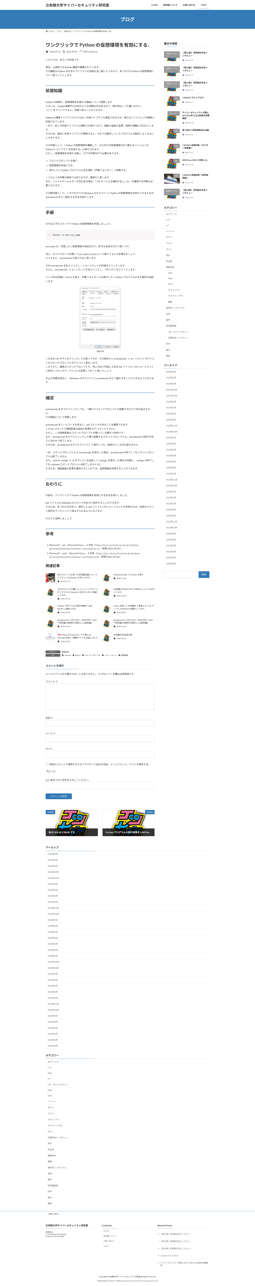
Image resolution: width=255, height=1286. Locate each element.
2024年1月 (171, 473)
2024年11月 (171, 425)
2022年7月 (171, 545)
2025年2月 (171, 419)
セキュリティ (174, 290)
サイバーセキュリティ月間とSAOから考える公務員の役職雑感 (195, 115)
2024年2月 (171, 467)
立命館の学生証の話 (122, 634)
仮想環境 (124, 655)
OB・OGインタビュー (178, 332)
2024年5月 (171, 449)
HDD (170, 273)
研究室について (109, 1236)
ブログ (106, 1246)
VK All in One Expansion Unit (146, 1281)
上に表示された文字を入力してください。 (68, 780)
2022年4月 (171, 563)
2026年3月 (171, 383)
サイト (49, 748)
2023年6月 (171, 497)
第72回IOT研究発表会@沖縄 (195, 130)
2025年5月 (171, 407)
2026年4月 (171, 377)
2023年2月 (171, 515)
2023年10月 (171, 485)
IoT (167, 225)
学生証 (169, 261)
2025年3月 (171, 413)
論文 (168, 350)
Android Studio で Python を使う (128, 574)
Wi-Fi (170, 284)
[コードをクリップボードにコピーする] (151, 236)
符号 (168, 344)
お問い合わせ (53, 1214)
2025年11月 (171, 395)
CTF (168, 220)
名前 (49, 717)
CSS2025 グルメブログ (193, 97)
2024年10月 (171, 431)
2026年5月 (171, 371)
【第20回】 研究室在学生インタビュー (175, 1241)
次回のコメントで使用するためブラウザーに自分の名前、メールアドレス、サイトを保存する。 (100, 764)
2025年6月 (171, 401)
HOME (106, 1231)
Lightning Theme (126, 1281)
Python (78, 655)
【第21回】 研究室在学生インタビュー (175, 1234)
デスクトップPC (175, 296)
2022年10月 (171, 527)
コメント (52, 681)
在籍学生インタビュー (178, 338)
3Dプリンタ (171, 214)
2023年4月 (171, 509)
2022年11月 (171, 521)
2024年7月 (171, 437)
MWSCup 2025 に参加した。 (195, 160)
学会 (168, 255)
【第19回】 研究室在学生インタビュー (175, 1248)
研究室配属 (171, 325)
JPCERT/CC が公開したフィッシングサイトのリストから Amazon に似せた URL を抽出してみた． (77, 592)
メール (50, 733)
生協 (168, 314)
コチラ (49, 110)
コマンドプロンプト (93, 655)
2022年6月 (171, 551)
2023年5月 (171, 503)
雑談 (168, 355)
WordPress (111, 1281)
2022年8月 (171, 539)
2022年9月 (171, 533)
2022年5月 (171, 557)
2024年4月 (171, 455)
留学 (168, 320)
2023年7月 (171, 491)
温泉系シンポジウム (175, 308)
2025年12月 (171, 389)
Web (170, 278)
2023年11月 (171, 479)
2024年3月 (171, 461)
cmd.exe (67, 655)
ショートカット (110, 655)
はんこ (169, 249)
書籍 (170, 302)
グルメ (169, 243)
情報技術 (65, 652)
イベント (170, 231)
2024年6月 (171, 443)
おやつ (169, 237)
